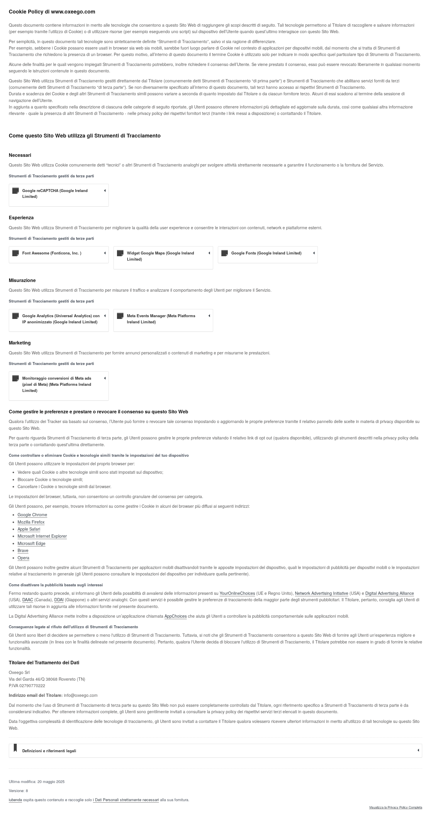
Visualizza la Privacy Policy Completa (395, 807)
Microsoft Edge (31, 543)
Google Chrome (32, 514)
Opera (23, 558)
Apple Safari (29, 529)
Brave (23, 550)
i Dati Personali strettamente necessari (126, 799)
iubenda (15, 799)
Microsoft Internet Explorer (42, 536)
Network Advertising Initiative (321, 593)
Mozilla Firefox (31, 522)
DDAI (59, 599)
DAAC (27, 599)
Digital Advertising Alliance (389, 593)
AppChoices (175, 616)
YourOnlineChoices (237, 593)
